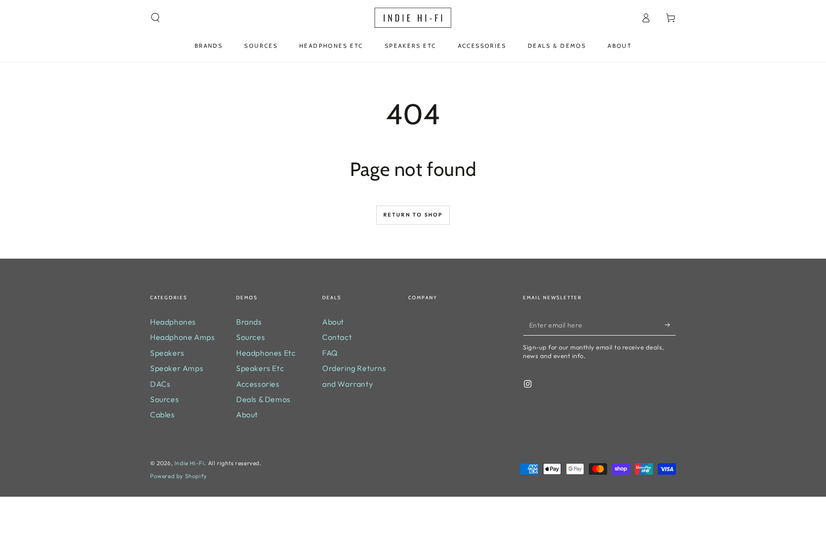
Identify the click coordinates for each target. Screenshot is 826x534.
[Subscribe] (670, 324)
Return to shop (413, 214)
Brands (249, 322)
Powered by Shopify (178, 476)
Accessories (258, 384)
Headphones (173, 322)
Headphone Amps (182, 337)
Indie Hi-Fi (189, 463)
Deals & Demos (263, 399)
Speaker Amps (176, 368)
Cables (162, 414)
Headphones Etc (265, 353)
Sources (164, 399)
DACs (160, 384)
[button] (155, 17)
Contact (337, 337)
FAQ (330, 353)
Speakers (167, 353)
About (247, 414)
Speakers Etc (260, 368)
